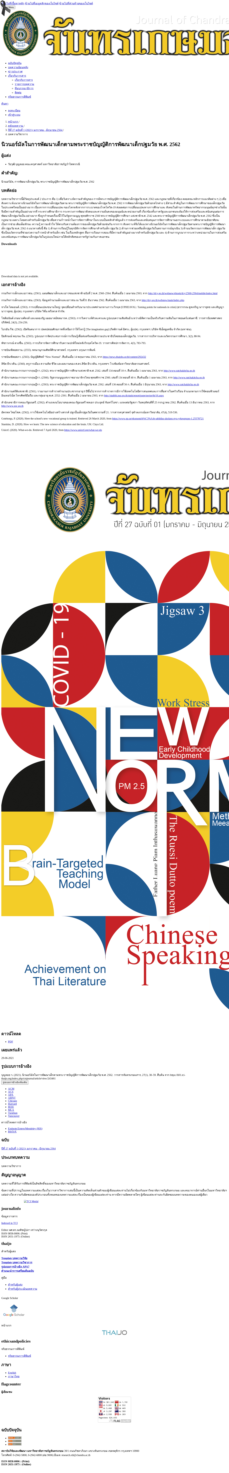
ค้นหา (4, 103)
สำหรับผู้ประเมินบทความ (22, 1288)
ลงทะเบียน (14, 110)
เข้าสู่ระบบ (14, 114)
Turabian (12, 1113)
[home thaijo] (114, 1334)
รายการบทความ (24, 84)
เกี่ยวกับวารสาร (17, 75)
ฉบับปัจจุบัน (14, 63)
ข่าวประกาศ (15, 71)
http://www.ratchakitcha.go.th (179, 370)
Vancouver (13, 1116)
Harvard (12, 1103)
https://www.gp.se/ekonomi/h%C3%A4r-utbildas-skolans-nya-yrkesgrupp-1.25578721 (158, 418)
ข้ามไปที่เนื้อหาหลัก (12, 3)
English (12, 1372)
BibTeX (12, 1131)
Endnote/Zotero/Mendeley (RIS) (25, 1128)
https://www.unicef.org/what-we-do (83, 430)
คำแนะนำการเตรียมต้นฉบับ (17, 1270)
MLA (11, 1109)
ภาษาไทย (13, 1376)
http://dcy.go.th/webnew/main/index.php (163, 300)
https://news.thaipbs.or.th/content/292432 (124, 356)
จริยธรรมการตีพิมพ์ (19, 96)
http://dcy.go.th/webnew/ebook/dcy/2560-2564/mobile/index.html (182, 293)
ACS (10, 1091)
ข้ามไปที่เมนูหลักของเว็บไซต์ (42, 3)
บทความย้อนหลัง (18, 67)
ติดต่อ (18, 92)
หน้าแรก (13, 121)
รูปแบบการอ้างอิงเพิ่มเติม (15, 1082)
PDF (10, 1041)
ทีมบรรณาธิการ (24, 88)
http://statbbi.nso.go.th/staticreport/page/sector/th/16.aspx (134, 395)
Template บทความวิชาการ (16, 1262)
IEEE (11, 1106)
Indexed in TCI (9, 1223)
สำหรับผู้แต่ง (15, 1284)
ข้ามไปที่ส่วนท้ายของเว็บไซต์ (76, 3)
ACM (11, 1088)
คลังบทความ (16, 125)
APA (10, 1094)
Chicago (12, 1100)
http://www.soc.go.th (12, 406)
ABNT (12, 1097)
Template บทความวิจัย (14, 1258)
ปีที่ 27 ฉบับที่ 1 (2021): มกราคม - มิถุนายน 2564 (35, 130)
